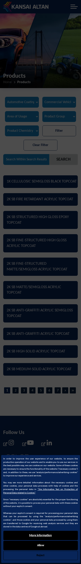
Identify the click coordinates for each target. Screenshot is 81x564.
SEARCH (63, 159)
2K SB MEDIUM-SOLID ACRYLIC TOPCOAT (39, 369)
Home (7, 82)
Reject (40, 555)
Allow (40, 545)
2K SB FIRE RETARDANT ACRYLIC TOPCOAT (40, 199)
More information (40, 535)
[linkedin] (46, 444)
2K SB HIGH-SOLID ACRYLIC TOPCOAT (36, 351)
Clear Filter (40, 145)
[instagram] (8, 444)
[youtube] (27, 444)
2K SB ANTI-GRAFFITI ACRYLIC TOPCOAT (38, 334)
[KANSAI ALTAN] (26, 6)
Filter (59, 131)
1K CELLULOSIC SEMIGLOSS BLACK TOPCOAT (42, 181)
